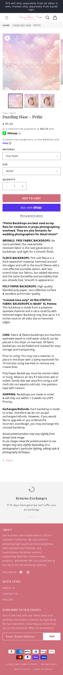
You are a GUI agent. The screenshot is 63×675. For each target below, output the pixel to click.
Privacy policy (22, 669)
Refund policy (49, 664)
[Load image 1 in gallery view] (15, 101)
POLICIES (8, 599)
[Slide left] (3, 101)
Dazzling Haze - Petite (27, 25)
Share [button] (9, 460)
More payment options (31, 215)
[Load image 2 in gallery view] (31, 101)
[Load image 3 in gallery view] (47, 101)
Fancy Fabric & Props (25, 664)
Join (52, 636)
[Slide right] (59, 101)
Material (9, 149)
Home (6, 25)
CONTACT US (10, 593)
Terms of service (43, 669)
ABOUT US (9, 587)
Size (5, 164)
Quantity (9, 179)
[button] (6, 17)
